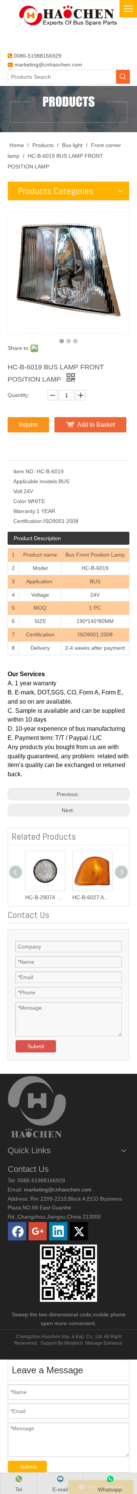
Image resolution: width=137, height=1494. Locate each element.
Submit (35, 1046)
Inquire (28, 424)
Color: (20, 501)
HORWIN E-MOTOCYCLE (34, 1355)
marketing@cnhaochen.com (48, 65)
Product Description (37, 538)
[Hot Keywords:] (123, 77)
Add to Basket (96, 424)
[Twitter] (79, 1231)
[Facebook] (17, 1231)
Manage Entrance (103, 1343)
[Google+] (38, 1231)
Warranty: (25, 511)
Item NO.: (25, 471)
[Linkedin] (58, 1231)
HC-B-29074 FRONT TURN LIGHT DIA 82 (45, 897)
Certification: (28, 521)
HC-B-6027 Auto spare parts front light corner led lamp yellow (92, 897)
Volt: (18, 491)
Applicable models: (36, 481)
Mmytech (73, 1343)
